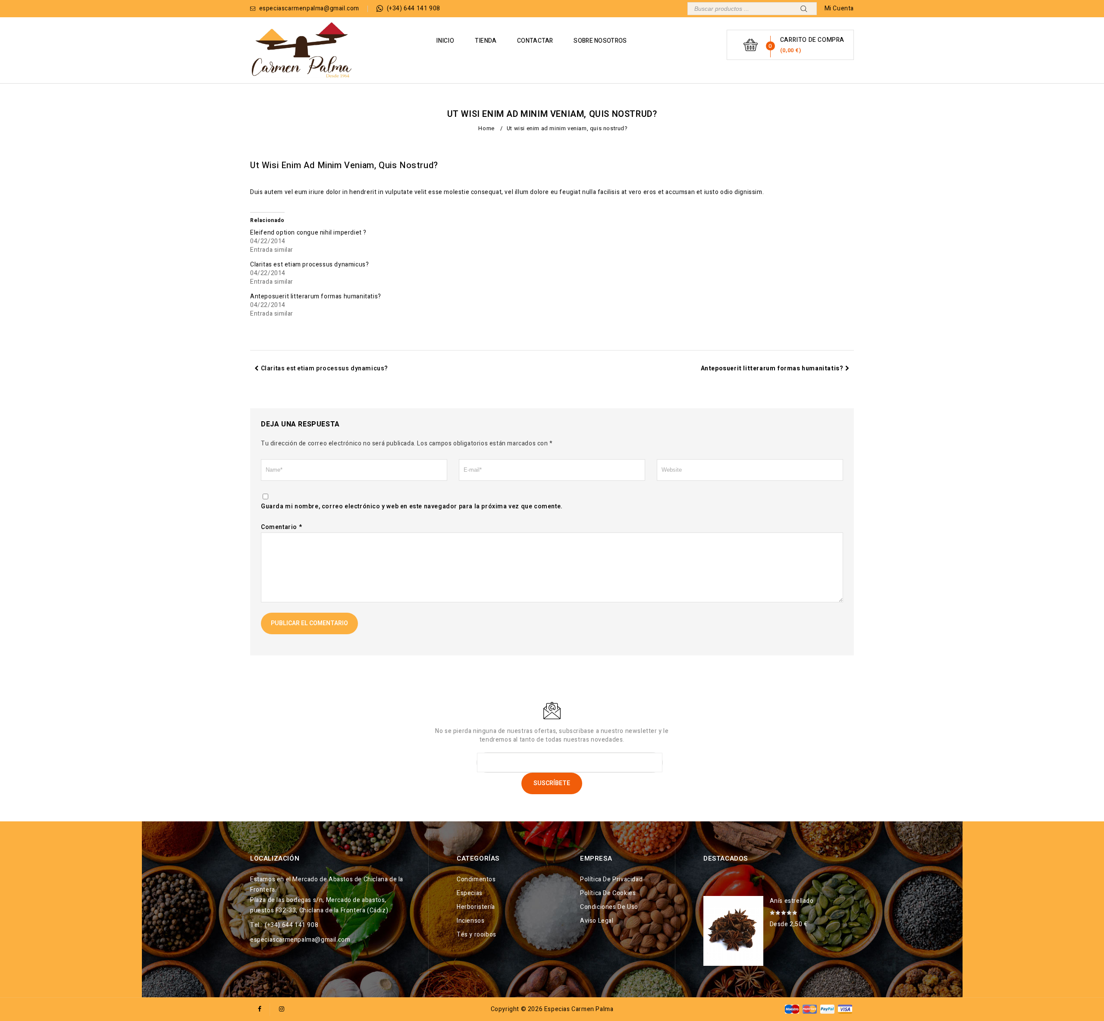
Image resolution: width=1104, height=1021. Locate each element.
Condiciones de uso (609, 906)
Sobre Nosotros (600, 40)
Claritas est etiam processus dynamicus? (309, 264)
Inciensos (470, 920)
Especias (470, 893)
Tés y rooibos (476, 934)
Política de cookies (608, 893)
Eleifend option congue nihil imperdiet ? (308, 232)
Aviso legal (597, 920)
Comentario (281, 527)
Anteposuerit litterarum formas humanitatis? (315, 296)
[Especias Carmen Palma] (302, 50)
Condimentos (476, 879)
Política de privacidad (611, 879)
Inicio (445, 40)
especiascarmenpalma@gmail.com (300, 939)
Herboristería (476, 906)
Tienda (486, 40)
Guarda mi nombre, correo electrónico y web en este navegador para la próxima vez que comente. (412, 506)
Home (486, 128)
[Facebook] (260, 1009)
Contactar (535, 40)
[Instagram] (282, 1009)
